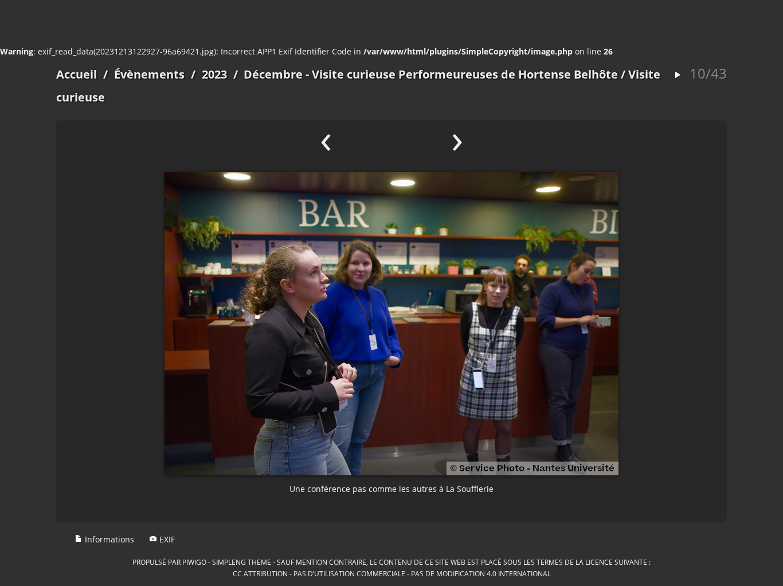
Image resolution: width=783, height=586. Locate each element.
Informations (108, 539)
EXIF (166, 539)
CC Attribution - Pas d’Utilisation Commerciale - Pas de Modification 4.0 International (392, 573)
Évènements (149, 74)
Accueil (76, 74)
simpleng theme (241, 562)
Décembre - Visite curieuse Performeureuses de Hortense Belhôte (431, 74)
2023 (214, 74)
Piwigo (194, 562)
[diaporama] (678, 75)
